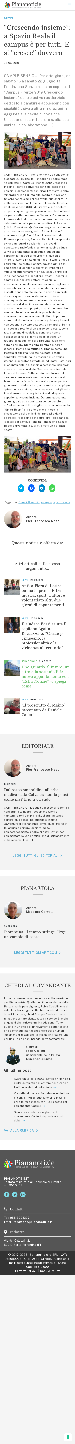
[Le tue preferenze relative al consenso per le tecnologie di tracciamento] (68, 1437)
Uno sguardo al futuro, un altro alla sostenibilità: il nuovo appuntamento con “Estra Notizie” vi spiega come (46, 676)
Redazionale (29, 661)
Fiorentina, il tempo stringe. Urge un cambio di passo (35, 934)
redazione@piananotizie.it (33, 1222)
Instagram (23, 1194)
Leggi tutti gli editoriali (35, 855)
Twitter (15, 1194)
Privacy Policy (25, 1271)
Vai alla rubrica (19, 1130)
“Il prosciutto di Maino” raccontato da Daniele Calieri (43, 710)
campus (46, 502)
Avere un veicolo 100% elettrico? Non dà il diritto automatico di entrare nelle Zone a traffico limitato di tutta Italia (42, 1083)
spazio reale (61, 502)
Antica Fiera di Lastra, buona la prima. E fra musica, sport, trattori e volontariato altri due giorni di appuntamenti (43, 595)
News (8, 18)
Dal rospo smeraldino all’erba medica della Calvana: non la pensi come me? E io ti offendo (36, 794)
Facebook (7, 1194)
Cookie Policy (50, 1271)
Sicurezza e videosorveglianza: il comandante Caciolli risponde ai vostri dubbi (39, 1116)
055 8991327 (20, 1217)
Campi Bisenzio (28, 502)
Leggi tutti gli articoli (35, 953)
